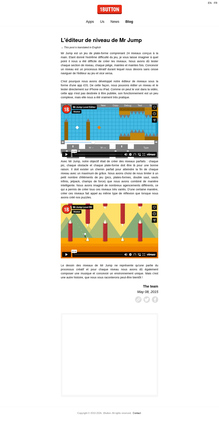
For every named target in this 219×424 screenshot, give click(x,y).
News (114, 22)
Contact (137, 413)
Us (102, 22)
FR (215, 3)
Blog (129, 22)
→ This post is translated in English (81, 47)
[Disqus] (109, 355)
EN (210, 3)
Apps (90, 22)
